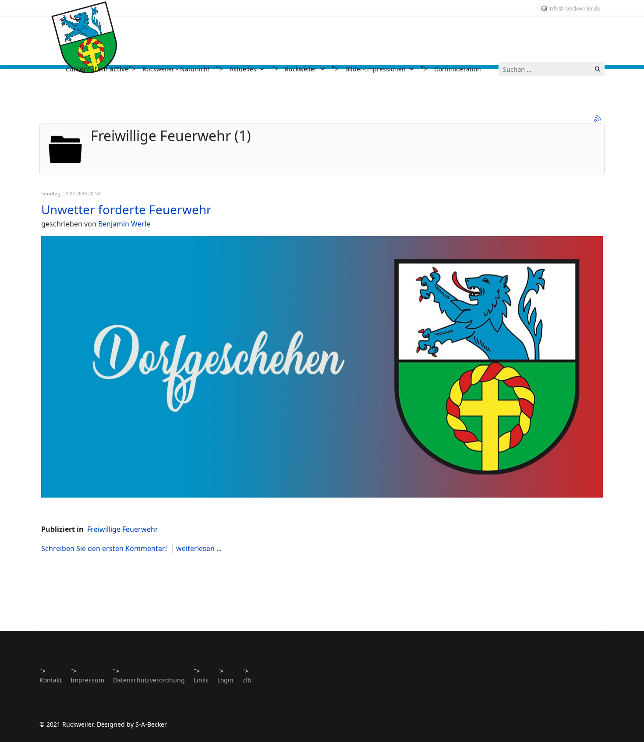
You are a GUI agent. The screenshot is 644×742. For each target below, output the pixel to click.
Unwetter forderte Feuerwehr (126, 209)
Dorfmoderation (457, 69)
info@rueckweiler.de (574, 8)
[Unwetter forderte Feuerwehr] (322, 366)
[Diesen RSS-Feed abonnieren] (597, 118)
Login (225, 680)
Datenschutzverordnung (149, 680)
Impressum (87, 680)
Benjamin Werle (124, 224)
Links (201, 680)
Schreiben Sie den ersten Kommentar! (105, 548)
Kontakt (50, 680)
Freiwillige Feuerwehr (122, 529)
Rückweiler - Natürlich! (175, 69)
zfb (246, 680)
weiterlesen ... (199, 548)
